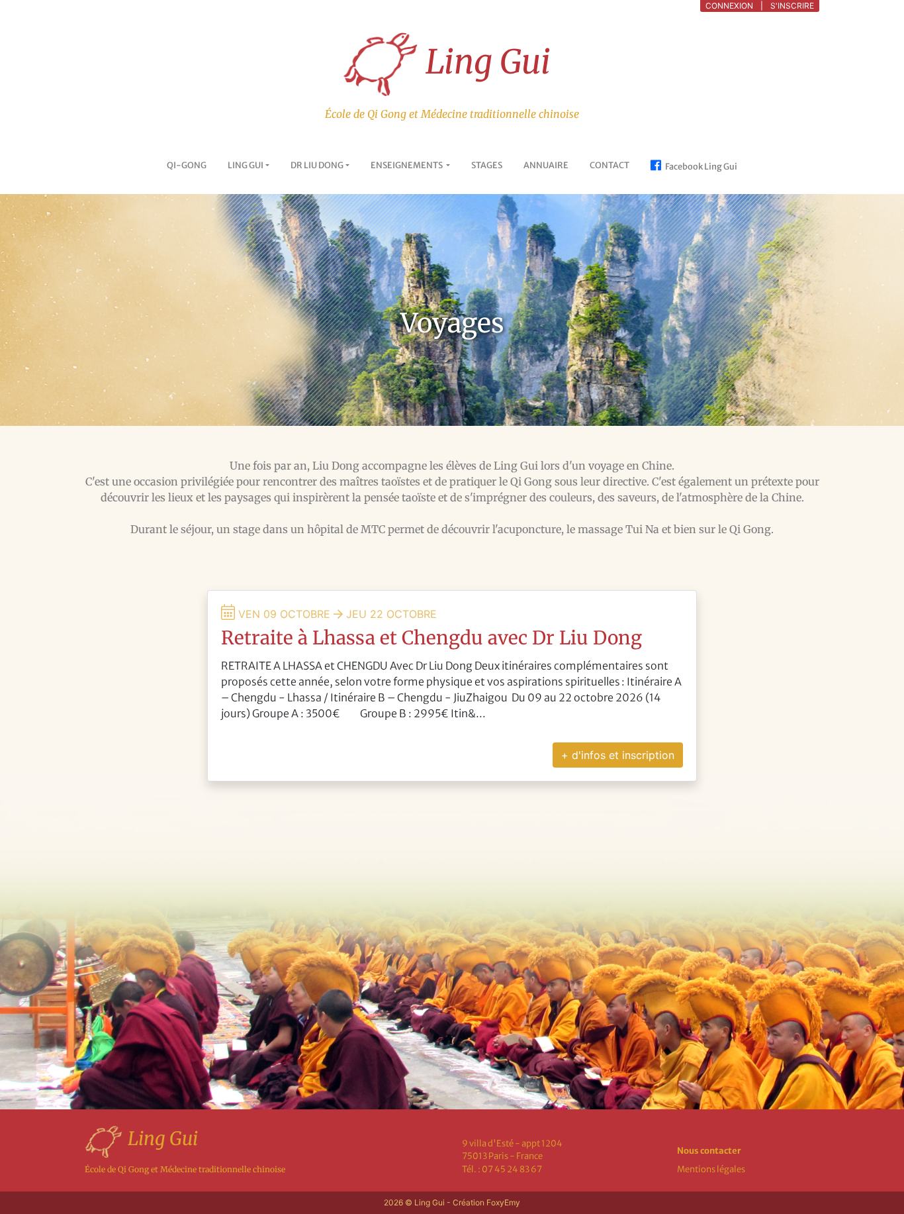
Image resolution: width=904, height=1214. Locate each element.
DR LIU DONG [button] (317, 165)
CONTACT (609, 165)
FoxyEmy (503, 1202)
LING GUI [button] (245, 165)
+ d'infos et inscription (617, 755)
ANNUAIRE (545, 165)
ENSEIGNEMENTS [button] (407, 165)
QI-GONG (186, 165)
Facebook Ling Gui (700, 166)
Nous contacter (709, 1150)
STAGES (486, 165)
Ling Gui (484, 62)
